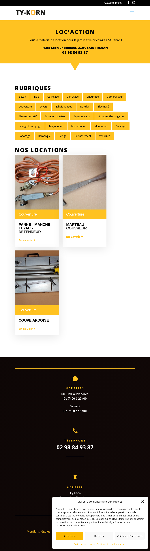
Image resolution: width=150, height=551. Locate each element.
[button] (143, 501)
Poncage (120, 126)
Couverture (25, 106)
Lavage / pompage (30, 126)
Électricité (103, 106)
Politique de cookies (84, 544)
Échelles (85, 106)
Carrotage (73, 96)
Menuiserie (100, 126)
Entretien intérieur (55, 116)
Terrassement (82, 136)
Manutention (78, 126)
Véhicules (104, 136)
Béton (22, 96)
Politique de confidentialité (111, 544)
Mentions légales (38, 531)
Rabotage (24, 136)
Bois (36, 96)
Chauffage (93, 96)
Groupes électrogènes (111, 116)
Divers (43, 106)
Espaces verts (82, 116)
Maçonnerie (56, 126)
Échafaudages (63, 106)
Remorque (44, 136)
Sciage (62, 136)
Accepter (69, 536)
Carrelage (53, 96)
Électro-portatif (28, 116)
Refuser (99, 536)
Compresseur (115, 96)
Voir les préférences (129, 536)
